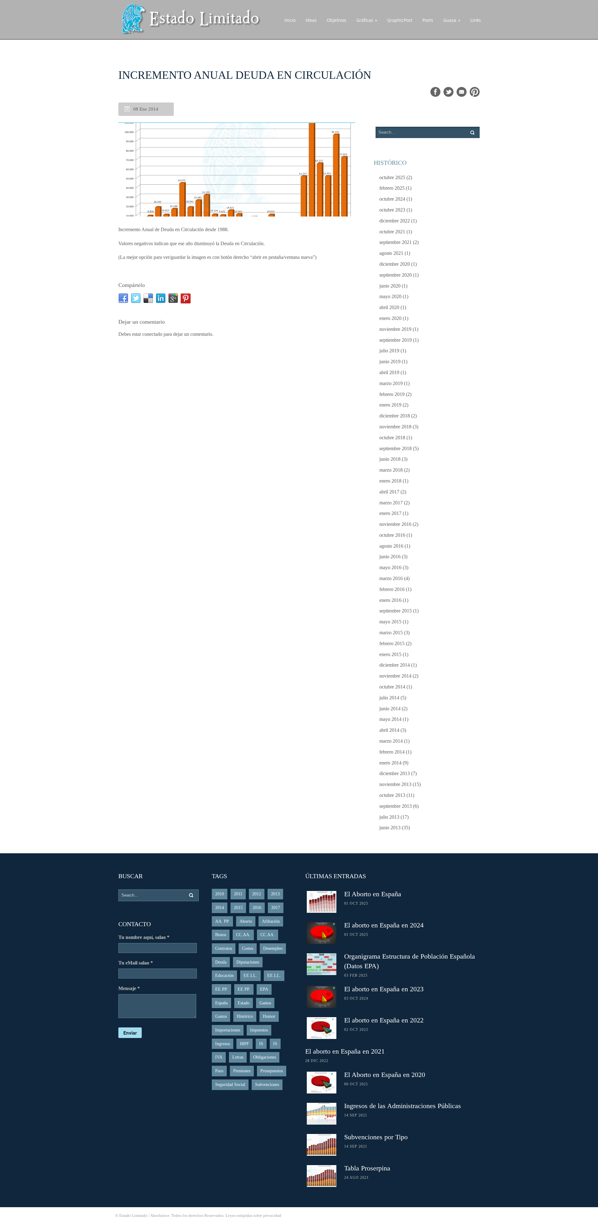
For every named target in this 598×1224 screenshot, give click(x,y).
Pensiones (241, 1071)
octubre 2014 (392, 686)
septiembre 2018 (395, 448)
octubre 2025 (392, 177)
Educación (224, 975)
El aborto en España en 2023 (384, 989)
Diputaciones (247, 962)
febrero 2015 (392, 643)
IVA (218, 1057)
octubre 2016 (392, 535)
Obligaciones (264, 1057)
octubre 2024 (392, 199)
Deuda (220, 962)
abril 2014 (389, 730)
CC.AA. (243, 934)
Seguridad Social (230, 1084)
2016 (257, 907)
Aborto (246, 921)
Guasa (451, 20)
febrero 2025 (392, 188)
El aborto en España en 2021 (345, 1051)
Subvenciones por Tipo (376, 1137)
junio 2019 (390, 361)
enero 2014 (390, 762)
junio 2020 (390, 285)
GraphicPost (399, 20)
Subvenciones (267, 1084)
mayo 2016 (390, 567)
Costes (247, 948)
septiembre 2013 (395, 806)
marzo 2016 (391, 578)
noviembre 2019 (395, 329)
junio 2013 (390, 827)
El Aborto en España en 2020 (384, 1075)
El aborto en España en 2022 (384, 1020)
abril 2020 (389, 307)
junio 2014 (390, 708)
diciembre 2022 (394, 220)
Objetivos (336, 20)
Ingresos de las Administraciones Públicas (402, 1106)
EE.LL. (250, 975)
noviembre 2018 (395, 426)
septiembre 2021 (395, 242)
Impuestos (259, 1030)
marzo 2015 (391, 632)
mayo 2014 (390, 719)
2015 (238, 907)
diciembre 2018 (394, 415)
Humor (269, 1016)
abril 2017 (389, 491)
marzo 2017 (391, 502)
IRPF (244, 1043)
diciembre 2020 (394, 264)
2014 (219, 907)
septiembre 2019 (395, 340)
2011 (238, 894)
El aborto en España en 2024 (384, 925)
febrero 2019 (392, 394)
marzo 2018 (391, 470)
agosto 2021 (391, 253)
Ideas (311, 20)
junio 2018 (390, 459)
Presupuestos (271, 1071)
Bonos (220, 934)
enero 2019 (390, 404)
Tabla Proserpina (367, 1168)
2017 (275, 907)
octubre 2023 (392, 209)
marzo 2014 (391, 741)
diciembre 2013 (394, 773)
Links (475, 20)
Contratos (223, 948)
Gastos (265, 1003)
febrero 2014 (392, 752)
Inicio (290, 20)
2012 (256, 894)
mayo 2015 (390, 621)
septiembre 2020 (395, 275)
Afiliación (271, 921)
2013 (275, 894)
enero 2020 (390, 318)
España (221, 1003)
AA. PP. (222, 921)
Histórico (245, 1016)
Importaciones (227, 1030)
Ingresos (222, 1043)
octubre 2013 (392, 795)
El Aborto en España (372, 894)
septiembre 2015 (395, 610)
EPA (264, 989)
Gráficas (366, 20)
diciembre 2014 (394, 665)
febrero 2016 (392, 589)
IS (261, 1043)
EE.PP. (221, 989)
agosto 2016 (391, 546)
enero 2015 (390, 654)
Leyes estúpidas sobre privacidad (253, 1215)
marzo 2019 (391, 383)
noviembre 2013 (395, 784)
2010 (219, 894)
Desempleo (272, 948)
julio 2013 (389, 817)
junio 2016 (390, 556)
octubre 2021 (392, 231)
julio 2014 (389, 697)
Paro (219, 1071)
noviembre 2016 (395, 524)
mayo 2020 (390, 296)
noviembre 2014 (395, 676)
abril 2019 (389, 372)
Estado (243, 1003)
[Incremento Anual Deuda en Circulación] (236, 170)
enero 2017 (390, 513)
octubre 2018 (392, 437)
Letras (237, 1057)
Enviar (130, 1033)
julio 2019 (389, 350)
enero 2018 (390, 480)
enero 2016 (390, 600)
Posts (427, 20)
